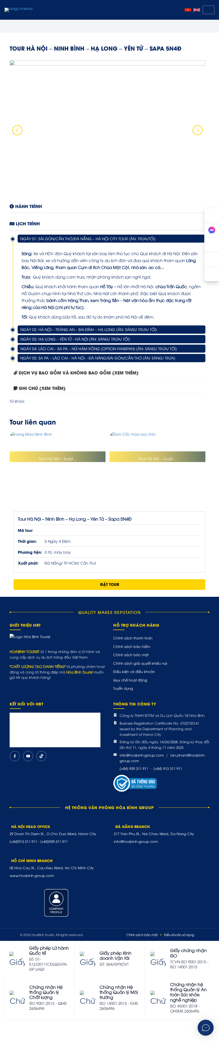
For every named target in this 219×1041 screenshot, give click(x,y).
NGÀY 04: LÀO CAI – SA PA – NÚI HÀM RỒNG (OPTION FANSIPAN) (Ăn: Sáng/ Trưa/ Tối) (98, 348)
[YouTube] (28, 756)
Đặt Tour (109, 584)
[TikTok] (41, 756)
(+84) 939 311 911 (134, 768)
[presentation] (17, 130)
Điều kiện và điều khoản (134, 671)
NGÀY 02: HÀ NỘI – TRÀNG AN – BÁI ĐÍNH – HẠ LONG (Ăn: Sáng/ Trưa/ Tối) (88, 329)
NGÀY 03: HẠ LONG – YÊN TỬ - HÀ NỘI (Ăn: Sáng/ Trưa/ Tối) (75, 338)
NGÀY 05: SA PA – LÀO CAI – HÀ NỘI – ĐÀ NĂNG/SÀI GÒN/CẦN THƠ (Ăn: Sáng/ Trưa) (97, 357)
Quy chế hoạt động (130, 679)
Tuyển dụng (123, 688)
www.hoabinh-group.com (32, 875)
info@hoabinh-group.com (142, 755)
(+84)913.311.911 (23, 841)
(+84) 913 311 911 (168, 768)
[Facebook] (15, 756)
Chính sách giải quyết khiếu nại (140, 663)
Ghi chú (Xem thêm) (42, 388)
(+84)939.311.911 (54, 841)
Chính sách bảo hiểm (131, 646)
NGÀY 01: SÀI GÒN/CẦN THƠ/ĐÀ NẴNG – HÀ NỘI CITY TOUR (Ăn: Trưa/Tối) (87, 238)
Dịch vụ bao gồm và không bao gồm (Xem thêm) (79, 372)
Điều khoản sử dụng (179, 934)
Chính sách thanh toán (132, 637)
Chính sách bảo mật (130, 654)
